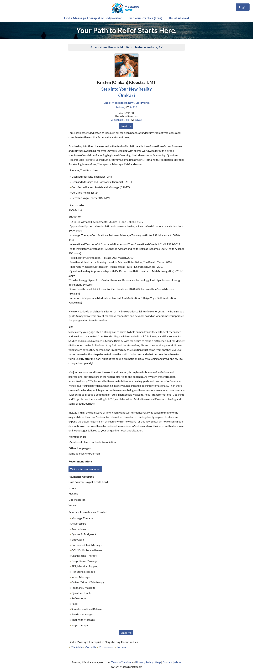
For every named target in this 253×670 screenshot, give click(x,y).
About (178, 662)
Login (242, 7)
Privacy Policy (144, 662)
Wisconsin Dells (120, 119)
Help (158, 662)
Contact (167, 662)
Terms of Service (121, 662)
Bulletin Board (179, 18)
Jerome (121, 647)
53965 (138, 119)
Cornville (90, 647)
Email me (126, 126)
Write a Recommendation (85, 469)
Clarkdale (76, 647)
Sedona (120, 107)
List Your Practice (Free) (145, 18)
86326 (133, 107)
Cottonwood (106, 647)
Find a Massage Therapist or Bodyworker (93, 18)
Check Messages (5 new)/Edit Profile (126, 102)
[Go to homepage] (126, 13)
